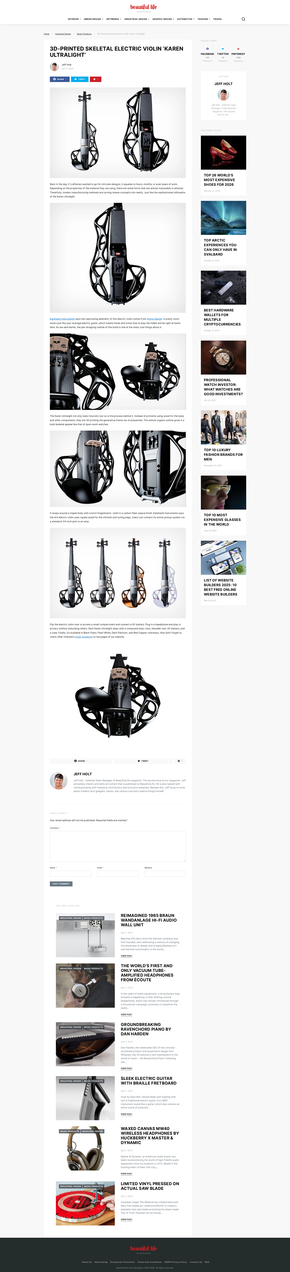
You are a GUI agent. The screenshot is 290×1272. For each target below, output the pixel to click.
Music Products (93, 918)
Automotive (184, 19)
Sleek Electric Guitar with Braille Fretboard (149, 1081)
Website (148, 867)
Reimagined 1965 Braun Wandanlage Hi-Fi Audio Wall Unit (149, 920)
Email (100, 867)
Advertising (101, 1262)
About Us (87, 1262)
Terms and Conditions (149, 1262)
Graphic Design (162, 19)
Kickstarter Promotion (122, 1262)
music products (83, 636)
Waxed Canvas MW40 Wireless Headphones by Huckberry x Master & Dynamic (150, 1135)
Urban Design (92, 19)
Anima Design (154, 318)
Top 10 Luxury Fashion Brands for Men (223, 454)
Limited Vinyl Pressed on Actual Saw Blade (150, 1186)
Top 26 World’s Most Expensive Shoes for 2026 (219, 179)
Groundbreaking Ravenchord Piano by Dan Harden (146, 1029)
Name (53, 867)
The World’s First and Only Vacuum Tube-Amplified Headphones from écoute (147, 972)
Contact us (196, 1262)
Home (46, 34)
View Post (126, 956)
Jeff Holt (66, 64)
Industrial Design (70, 918)
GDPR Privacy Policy (176, 1262)
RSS (207, 1262)
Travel (217, 19)
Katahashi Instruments (62, 318)
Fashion (203, 19)
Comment (55, 828)
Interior (73, 19)
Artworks (112, 19)
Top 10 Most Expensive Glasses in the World (222, 519)
